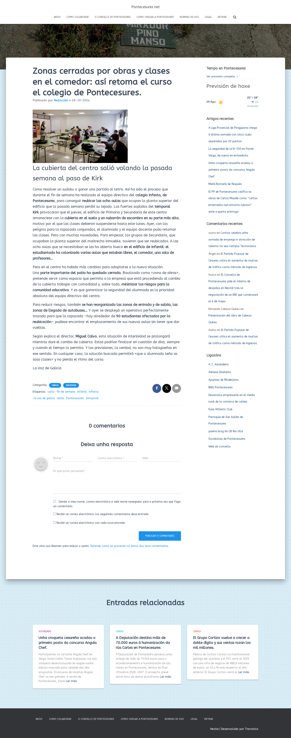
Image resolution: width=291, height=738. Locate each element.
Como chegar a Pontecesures (155, 17)
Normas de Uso (189, 17)
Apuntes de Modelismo (223, 380)
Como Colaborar (78, 17)
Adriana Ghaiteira (219, 372)
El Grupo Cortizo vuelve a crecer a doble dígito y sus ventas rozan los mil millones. (222, 643)
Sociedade (71, 385)
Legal (208, 17)
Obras (55, 385)
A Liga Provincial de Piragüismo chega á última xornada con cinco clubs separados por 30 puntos (232, 134)
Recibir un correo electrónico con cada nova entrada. (91, 523)
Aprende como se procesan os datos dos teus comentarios (129, 546)
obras (60, 398)
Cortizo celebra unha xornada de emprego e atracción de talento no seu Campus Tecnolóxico (232, 239)
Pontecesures (75, 398)
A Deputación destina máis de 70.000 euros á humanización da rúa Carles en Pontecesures (143, 643)
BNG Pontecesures (220, 387)
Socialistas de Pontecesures (226, 439)
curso (51, 391)
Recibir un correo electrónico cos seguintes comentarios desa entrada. (103, 514)
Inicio (57, 17)
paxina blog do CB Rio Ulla (225, 431)
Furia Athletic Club (220, 409)
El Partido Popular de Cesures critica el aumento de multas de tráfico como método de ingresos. (233, 260)
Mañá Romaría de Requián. (225, 184)
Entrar (222, 17)
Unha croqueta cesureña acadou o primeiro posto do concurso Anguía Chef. (231, 169)
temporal (92, 398)
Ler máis (71, 681)
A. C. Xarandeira (218, 364)
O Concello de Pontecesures (113, 17)
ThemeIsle (251, 729)
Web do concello (219, 446)
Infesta (93, 391)
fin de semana (66, 391)
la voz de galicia (44, 398)
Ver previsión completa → (222, 76)
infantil (82, 391)
